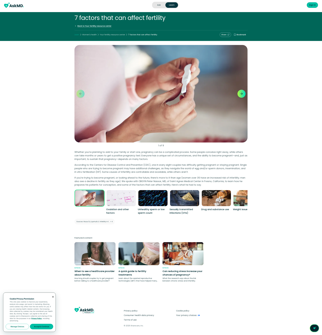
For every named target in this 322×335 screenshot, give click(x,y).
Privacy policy (130, 310)
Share (223, 34)
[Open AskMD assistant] (314, 328)
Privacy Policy (36, 318)
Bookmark (241, 34)
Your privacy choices (186, 315)
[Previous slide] (80, 94)
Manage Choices (17, 327)
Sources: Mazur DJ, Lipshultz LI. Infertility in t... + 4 (94, 221)
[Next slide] (241, 94)
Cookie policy (182, 310)
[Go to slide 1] (89, 202)
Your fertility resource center (112, 34)
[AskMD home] (14, 5)
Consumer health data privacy (139, 315)
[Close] (53, 297)
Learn (76, 34)
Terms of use (130, 319)
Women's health (89, 34)
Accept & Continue (41, 327)
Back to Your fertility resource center (94, 26)
